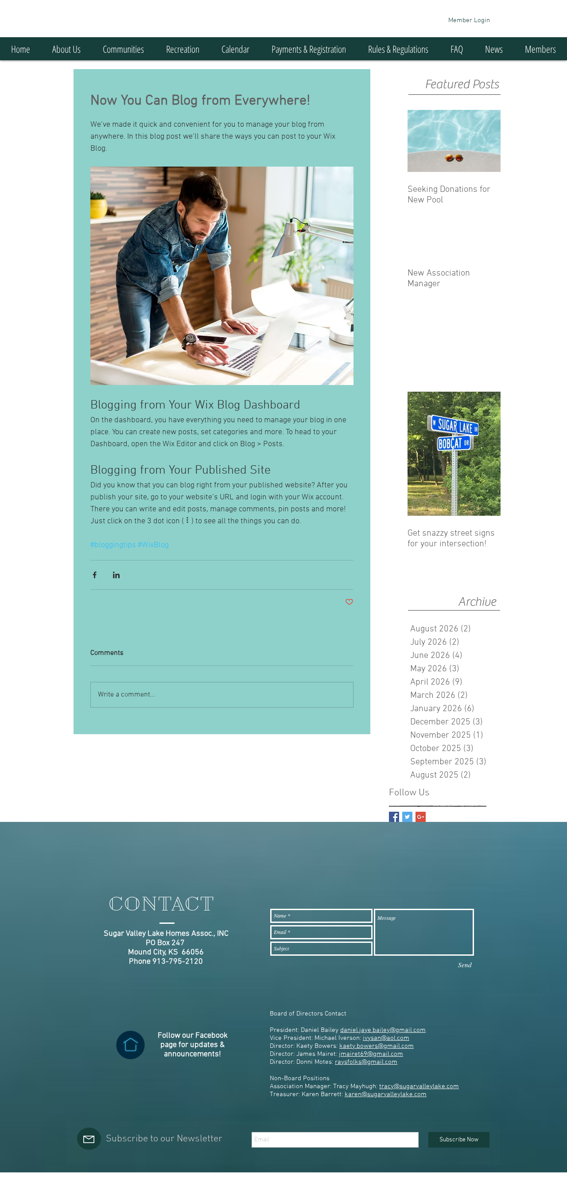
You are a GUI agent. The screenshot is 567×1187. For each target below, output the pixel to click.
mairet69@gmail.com (372, 1054)
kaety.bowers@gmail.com (376, 1046)
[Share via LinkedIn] (116, 575)
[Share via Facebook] (94, 575)
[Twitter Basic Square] (407, 817)
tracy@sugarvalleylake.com (419, 1086)
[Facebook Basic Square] (394, 817)
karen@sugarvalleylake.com (386, 1094)
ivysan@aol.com (386, 1038)
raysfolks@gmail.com (366, 1062)
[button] (123, 48)
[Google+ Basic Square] (421, 817)
